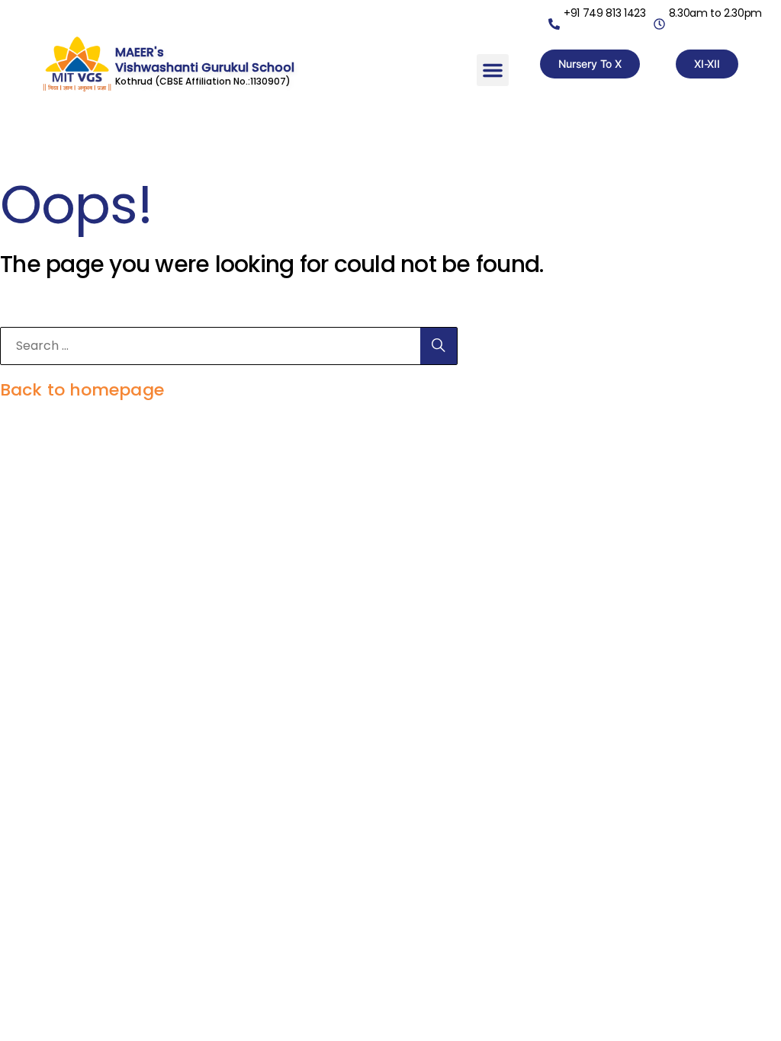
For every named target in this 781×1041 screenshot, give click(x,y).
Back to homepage (82, 390)
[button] (493, 70)
